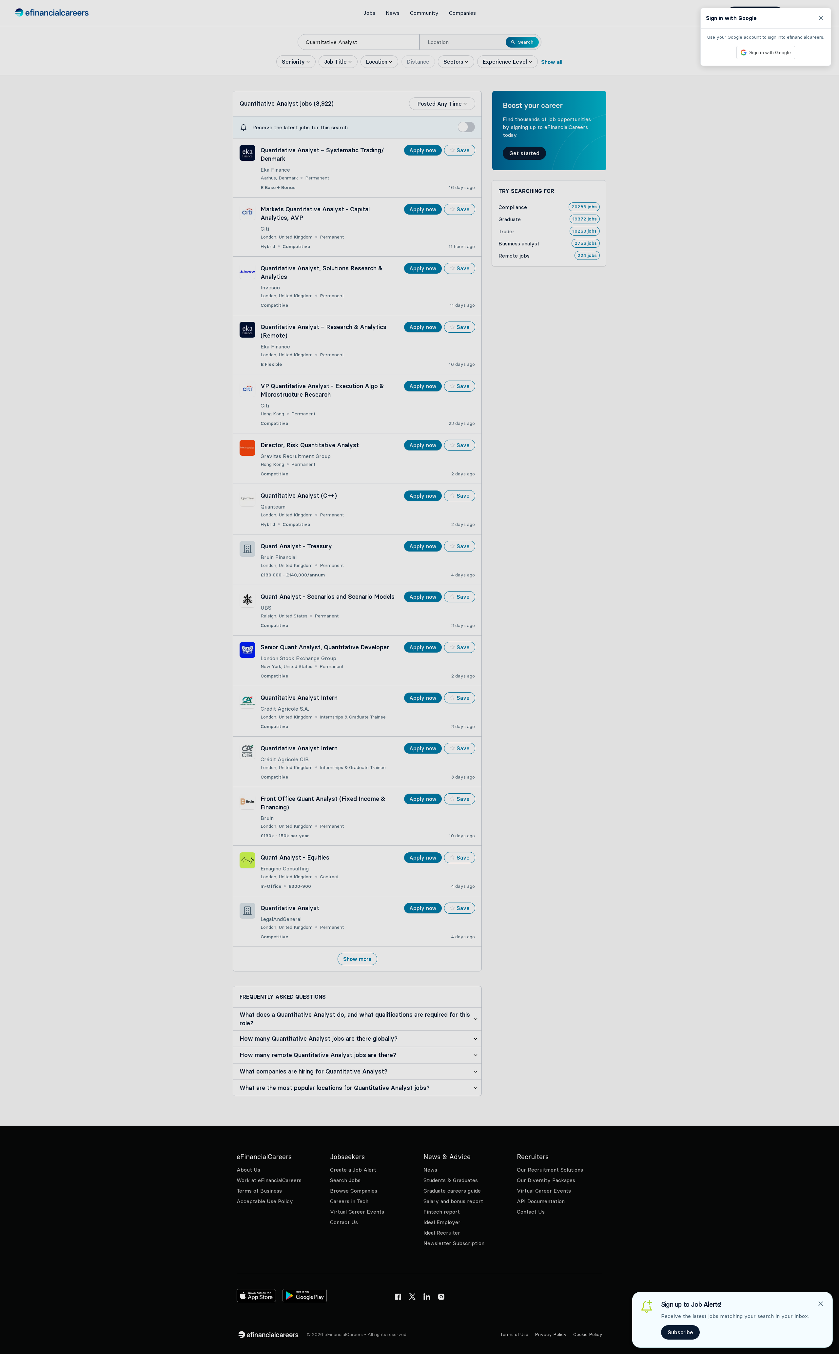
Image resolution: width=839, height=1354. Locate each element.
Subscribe (680, 1332)
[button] (419, 677)
